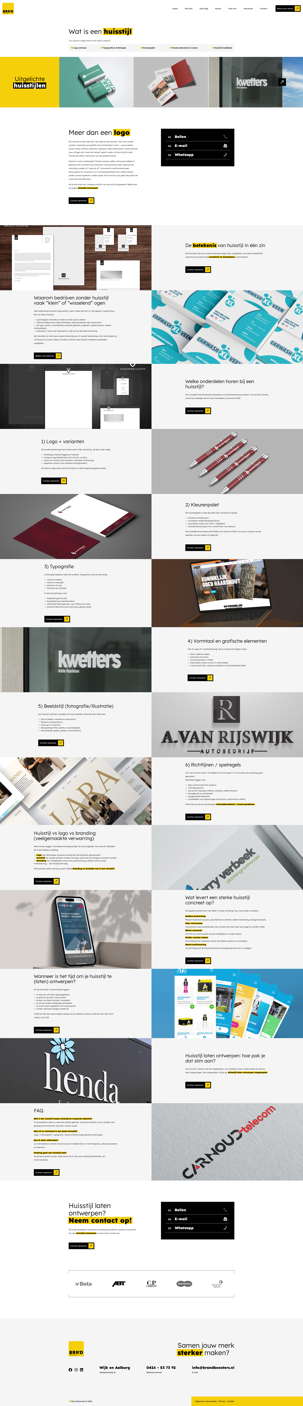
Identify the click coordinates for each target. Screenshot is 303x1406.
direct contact (110, 1233)
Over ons (232, 8)
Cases (175, 8)
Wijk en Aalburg (115, 1367)
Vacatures (248, 8)
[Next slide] (282, 82)
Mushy (218, 8)
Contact (263, 8)
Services (188, 8)
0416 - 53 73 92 (161, 1367)
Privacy (222, 1401)
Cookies (230, 1401)
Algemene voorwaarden (206, 1401)
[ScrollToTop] (298, 1401)
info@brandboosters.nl (213, 1367)
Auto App (204, 8)
